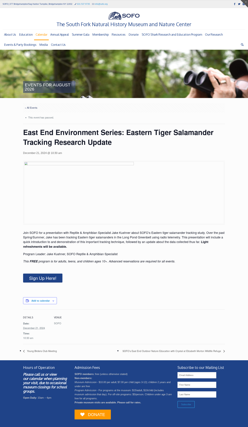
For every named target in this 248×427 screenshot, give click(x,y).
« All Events (31, 107)
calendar (36, 378)
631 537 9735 (83, 4)
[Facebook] (234, 4)
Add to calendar (40, 300)
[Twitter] (239, 4)
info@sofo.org (101, 4)
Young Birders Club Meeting (41, 351)
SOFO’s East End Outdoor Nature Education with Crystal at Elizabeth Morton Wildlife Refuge (172, 351)
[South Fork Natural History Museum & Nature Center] (124, 15)
